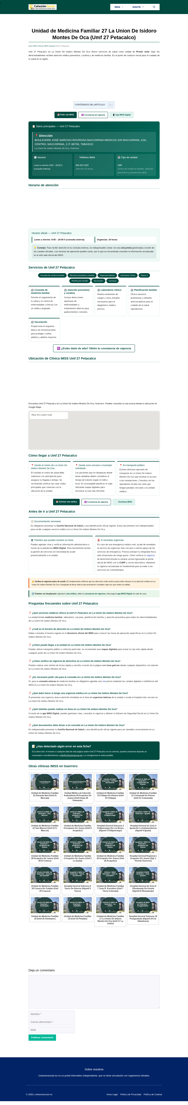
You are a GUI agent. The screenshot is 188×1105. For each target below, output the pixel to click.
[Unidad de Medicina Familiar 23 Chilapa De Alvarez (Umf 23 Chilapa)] (110, 782)
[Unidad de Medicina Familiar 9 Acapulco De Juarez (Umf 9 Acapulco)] (77, 815)
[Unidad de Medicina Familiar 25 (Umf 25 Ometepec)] (45, 905)
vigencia (151, 555)
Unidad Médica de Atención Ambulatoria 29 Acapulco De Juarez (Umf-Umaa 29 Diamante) (77, 797)
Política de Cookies (153, 1094)
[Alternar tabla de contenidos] (109, 105)
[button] (154, 7)
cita (104, 681)
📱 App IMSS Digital (122, 115)
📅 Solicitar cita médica (66, 502)
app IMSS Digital (124, 594)
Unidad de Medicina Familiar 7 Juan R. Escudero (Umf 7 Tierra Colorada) (110, 888)
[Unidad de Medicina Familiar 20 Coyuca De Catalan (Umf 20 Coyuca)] (45, 875)
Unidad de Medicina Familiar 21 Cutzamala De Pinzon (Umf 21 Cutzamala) (143, 795)
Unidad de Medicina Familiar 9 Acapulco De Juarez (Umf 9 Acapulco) (78, 828)
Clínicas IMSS (43, 46)
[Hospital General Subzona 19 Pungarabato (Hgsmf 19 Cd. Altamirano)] (143, 905)
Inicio (30, 46)
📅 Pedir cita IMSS (65, 115)
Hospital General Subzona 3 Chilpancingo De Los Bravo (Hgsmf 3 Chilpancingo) (110, 828)
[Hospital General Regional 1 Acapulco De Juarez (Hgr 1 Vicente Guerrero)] (143, 845)
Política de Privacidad (130, 1094)
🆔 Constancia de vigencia (93, 115)
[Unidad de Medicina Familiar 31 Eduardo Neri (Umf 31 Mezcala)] (45, 782)
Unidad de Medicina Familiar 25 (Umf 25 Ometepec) (45, 917)
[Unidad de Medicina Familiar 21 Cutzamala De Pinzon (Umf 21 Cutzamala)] (143, 782)
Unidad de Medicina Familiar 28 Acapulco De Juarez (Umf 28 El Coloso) (45, 858)
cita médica (71, 594)
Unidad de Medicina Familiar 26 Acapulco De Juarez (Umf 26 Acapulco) (110, 858)
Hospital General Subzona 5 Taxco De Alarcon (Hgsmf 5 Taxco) (77, 888)
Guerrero (52, 46)
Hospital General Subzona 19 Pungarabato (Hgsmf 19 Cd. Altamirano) (143, 918)
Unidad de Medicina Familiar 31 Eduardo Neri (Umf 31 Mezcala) (45, 795)
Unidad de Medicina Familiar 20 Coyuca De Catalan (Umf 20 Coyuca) (45, 888)
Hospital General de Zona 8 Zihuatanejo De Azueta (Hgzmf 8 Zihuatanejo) (143, 888)
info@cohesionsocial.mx (71, 755)
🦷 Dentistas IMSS (123, 502)
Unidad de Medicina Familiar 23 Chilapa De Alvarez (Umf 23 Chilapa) (110, 795)
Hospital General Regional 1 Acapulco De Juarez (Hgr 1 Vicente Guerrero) (143, 858)
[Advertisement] (94, 82)
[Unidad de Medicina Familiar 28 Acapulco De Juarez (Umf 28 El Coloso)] (45, 845)
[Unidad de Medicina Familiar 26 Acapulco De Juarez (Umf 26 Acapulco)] (110, 845)
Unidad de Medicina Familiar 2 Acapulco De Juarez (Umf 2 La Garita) (78, 858)
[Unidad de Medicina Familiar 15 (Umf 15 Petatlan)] (77, 905)
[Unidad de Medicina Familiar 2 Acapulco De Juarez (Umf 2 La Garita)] (77, 845)
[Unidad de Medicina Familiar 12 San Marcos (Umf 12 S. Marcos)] (45, 815)
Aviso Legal (112, 1094)
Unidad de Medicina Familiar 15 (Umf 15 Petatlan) (77, 917)
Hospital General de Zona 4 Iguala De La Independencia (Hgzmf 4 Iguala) (143, 828)
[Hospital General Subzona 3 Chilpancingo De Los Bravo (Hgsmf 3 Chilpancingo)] (110, 815)
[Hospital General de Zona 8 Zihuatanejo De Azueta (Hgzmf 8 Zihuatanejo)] (143, 875)
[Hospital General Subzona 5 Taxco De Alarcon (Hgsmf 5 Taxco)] (77, 875)
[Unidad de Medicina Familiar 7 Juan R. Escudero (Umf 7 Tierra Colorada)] (110, 875)
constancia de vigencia (95, 594)
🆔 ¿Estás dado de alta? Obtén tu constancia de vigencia (94, 348)
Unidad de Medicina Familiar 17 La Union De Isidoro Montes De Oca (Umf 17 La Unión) (110, 920)
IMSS (117, 7)
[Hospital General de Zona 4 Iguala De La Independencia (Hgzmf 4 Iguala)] (143, 815)
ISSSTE (136, 7)
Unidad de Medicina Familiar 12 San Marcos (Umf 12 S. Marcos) (45, 828)
